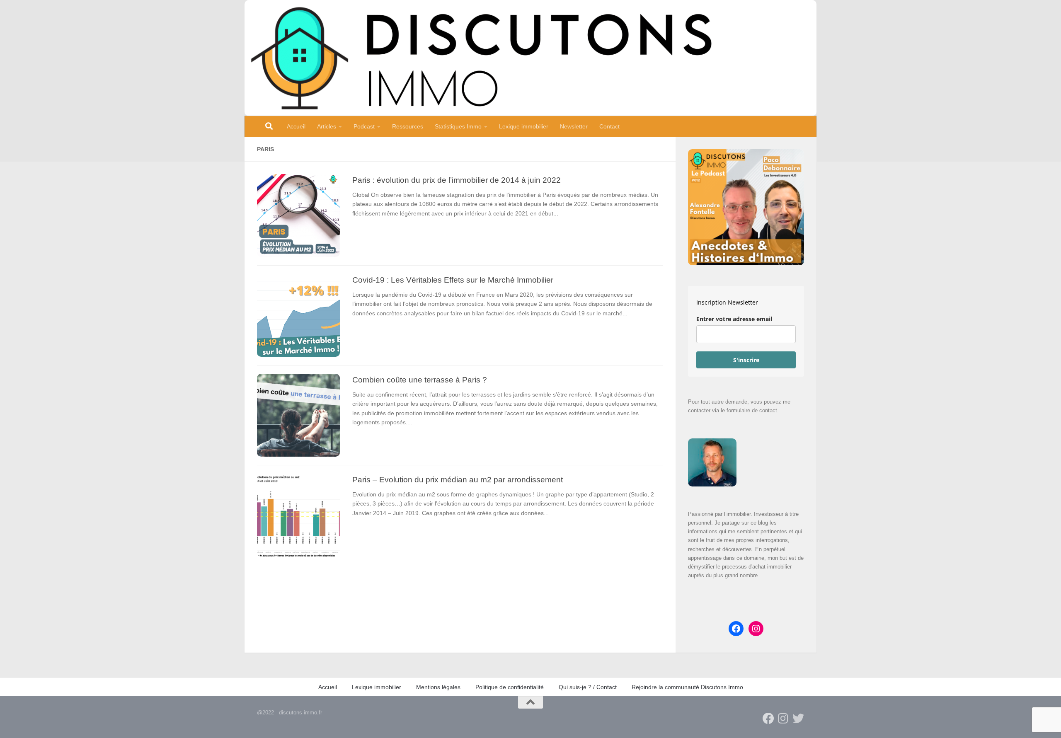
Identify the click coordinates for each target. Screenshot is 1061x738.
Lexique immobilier (523, 126)
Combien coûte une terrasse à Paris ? (419, 379)
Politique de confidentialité (509, 687)
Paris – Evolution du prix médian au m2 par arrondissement (457, 479)
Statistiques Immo (458, 126)
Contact (609, 126)
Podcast (364, 126)
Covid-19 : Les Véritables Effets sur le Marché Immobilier (452, 279)
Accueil (296, 126)
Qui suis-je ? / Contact (588, 687)
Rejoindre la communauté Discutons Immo (687, 687)
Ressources (407, 126)
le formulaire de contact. (750, 410)
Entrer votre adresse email (734, 319)
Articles (326, 126)
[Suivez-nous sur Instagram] (783, 718)
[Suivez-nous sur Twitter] (798, 718)
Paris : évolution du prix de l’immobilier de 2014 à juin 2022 (456, 179)
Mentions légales (438, 687)
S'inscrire (746, 360)
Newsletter (574, 126)
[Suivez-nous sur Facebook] (768, 718)
